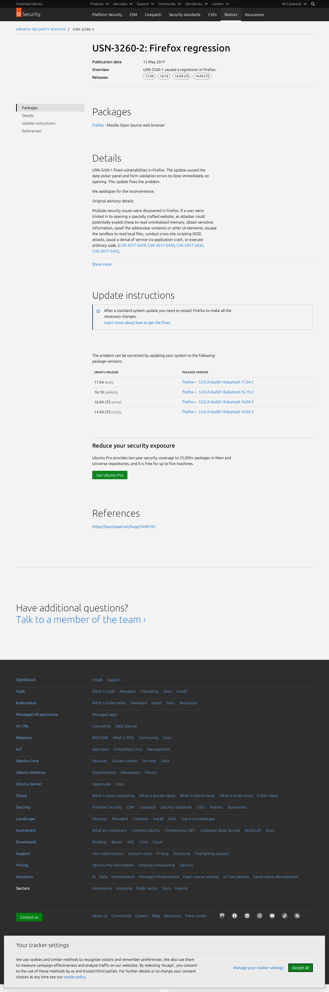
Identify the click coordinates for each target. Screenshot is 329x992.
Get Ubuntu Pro (109, 475)
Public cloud (267, 795)
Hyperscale (101, 784)
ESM (133, 14)
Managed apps (104, 714)
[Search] (313, 4)
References (31, 131)
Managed (128, 691)
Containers (25, 830)
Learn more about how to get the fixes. (137, 322)
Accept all (300, 967)
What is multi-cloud (235, 795)
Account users (140, 853)
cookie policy (75, 977)
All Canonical (291, 4)
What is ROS (123, 737)
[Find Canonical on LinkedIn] (248, 917)
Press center (196, 916)
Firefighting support (212, 853)
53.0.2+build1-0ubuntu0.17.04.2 (226, 382)
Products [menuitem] (96, 4)
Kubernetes (26, 703)
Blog (156, 916)
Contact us (29, 917)
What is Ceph (103, 691)
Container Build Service (220, 830)
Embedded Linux (128, 749)
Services (149, 761)
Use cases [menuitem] (120, 4)
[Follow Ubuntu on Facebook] (235, 917)
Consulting (149, 691)
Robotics (24, 737)
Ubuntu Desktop (30, 772)
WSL (131, 842)
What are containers (109, 830)
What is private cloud (157, 795)
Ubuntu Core (27, 761)
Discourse (181, 853)
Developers (130, 772)
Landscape (25, 818)
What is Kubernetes (109, 703)
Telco (166, 888)
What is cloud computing (113, 795)
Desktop (99, 842)
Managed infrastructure (37, 714)
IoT (19, 749)
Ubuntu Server (28, 784)
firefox (98, 125)
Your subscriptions (107, 853)
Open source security (201, 876)
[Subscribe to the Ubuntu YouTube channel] (273, 917)
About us (99, 916)
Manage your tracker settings (258, 967)
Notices (230, 14)
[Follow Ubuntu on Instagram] (260, 917)
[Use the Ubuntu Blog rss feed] (298, 917)
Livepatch (153, 14)
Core (143, 842)
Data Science (126, 726)
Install (97, 679)
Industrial (124, 888)
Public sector (147, 888)
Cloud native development (275, 876)
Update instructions (38, 123)
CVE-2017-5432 (190, 245)
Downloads (26, 842)
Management (158, 749)
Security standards (184, 14)
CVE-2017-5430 (161, 245)
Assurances (254, 14)
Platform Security (107, 14)
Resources (188, 703)
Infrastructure (123, 876)
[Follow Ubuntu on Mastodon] (223, 917)
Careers (141, 916)
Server (116, 842)
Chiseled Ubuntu (146, 830)
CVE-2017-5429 (132, 245)
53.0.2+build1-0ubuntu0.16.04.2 (226, 402)
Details (28, 115)
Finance (181, 888)
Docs (168, 691)
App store (100, 749)
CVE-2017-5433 (105, 251)
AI (94, 876)
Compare (140, 818)
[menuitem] (294, 4)
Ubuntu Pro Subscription (113, 865)
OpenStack (26, 679)
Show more (102, 264)
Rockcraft (253, 830)
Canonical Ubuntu (29, 4)
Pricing (163, 853)
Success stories (125, 761)
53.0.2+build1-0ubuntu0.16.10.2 (226, 392)
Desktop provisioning (157, 865)
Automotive (102, 888)
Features (99, 761)
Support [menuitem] (143, 4)
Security (23, 807)
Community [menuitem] (167, 4)
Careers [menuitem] (218, 4)
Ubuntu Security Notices (41, 29)
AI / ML (22, 726)
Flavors (151, 772)
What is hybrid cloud (197, 795)
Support (114, 679)
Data (103, 876)
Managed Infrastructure (159, 876)
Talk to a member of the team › (81, 619)
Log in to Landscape (198, 818)
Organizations (104, 772)
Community (148, 737)
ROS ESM (100, 737)
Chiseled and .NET (180, 830)
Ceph (20, 691)
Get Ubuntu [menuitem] (193, 4)
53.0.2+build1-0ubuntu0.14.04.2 (226, 411)
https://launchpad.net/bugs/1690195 (123, 526)
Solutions (24, 876)
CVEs (212, 14)
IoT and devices (236, 876)
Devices (186, 865)
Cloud (21, 795)
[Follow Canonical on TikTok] (286, 917)
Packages (30, 108)
